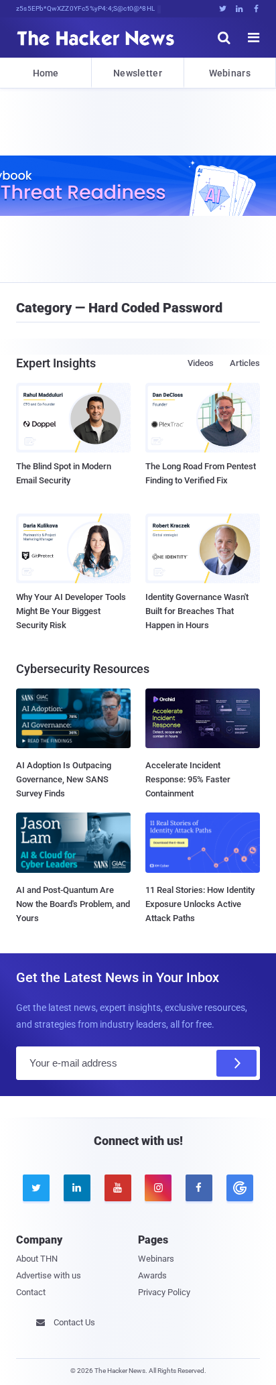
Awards (152, 1275)
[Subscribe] (236, 1063)
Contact (31, 1292)
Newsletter (137, 73)
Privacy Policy (164, 1292)
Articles (245, 363)
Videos (201, 363)
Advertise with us (48, 1275)
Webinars (230, 73)
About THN (37, 1259)
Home (46, 73)
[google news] (239, 1188)
